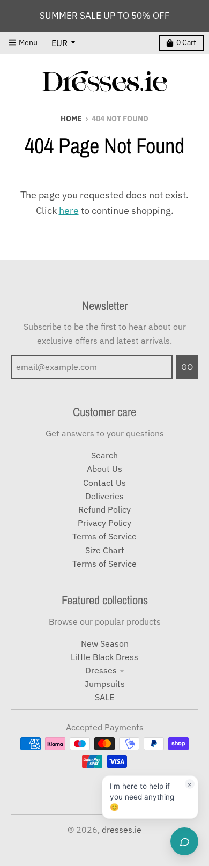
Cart (186, 42)
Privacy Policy (104, 522)
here (69, 210)
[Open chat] (184, 841)
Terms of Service (104, 536)
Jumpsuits (105, 683)
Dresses (101, 670)
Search (104, 455)
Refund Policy (104, 509)
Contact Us (104, 482)
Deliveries (104, 496)
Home (71, 118)
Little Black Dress (104, 657)
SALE (104, 697)
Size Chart (104, 550)
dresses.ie (121, 829)
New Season (105, 643)
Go (187, 366)
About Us (104, 468)
